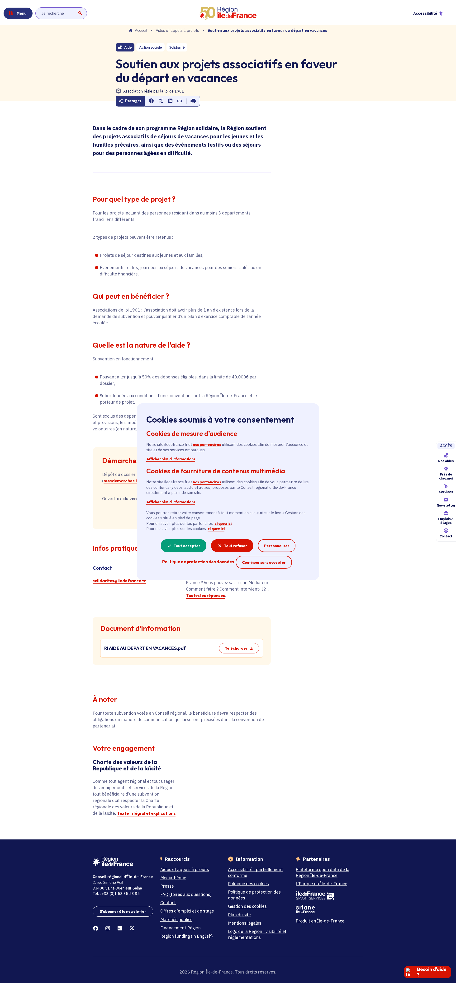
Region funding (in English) (186, 936)
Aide (128, 47)
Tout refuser (235, 545)
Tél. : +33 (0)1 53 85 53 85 (116, 893)
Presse (167, 886)
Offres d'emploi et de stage (187, 911)
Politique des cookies (248, 883)
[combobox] (61, 13)
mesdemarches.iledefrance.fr (134, 481)
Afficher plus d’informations (170, 458)
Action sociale (150, 47)
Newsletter (446, 505)
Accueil (141, 30)
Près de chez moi (446, 476)
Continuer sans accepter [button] (264, 562)
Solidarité (177, 47)
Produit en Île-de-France (320, 921)
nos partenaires (207, 444)
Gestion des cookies (247, 906)
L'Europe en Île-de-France (321, 883)
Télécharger (236, 648)
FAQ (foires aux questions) (186, 894)
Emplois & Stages (446, 521)
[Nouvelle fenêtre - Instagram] (108, 928)
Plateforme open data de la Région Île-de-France (322, 872)
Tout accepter (187, 545)
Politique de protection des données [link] (198, 561)
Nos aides (446, 461)
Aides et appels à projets (177, 30)
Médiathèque (173, 878)
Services (446, 492)
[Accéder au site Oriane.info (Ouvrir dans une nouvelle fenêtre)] (326, 909)
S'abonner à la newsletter (123, 911)
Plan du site (239, 915)
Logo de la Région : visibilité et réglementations (257, 934)
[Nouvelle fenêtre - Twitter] (132, 928)
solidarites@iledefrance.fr (119, 580)
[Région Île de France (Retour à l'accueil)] (227, 13)
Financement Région (180, 928)
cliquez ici (222, 523)
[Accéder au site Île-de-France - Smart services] (326, 895)
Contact (446, 536)
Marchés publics (176, 919)
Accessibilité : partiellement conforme (255, 872)
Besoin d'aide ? (431, 972)
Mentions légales (244, 923)
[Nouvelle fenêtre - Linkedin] (120, 928)
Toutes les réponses (205, 595)
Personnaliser (276, 545)
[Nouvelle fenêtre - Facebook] (96, 928)
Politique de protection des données (254, 895)
